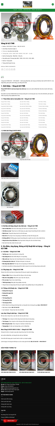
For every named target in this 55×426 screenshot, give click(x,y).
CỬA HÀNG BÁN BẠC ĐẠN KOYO (26, 372)
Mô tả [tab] (2, 77)
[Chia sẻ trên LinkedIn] (14, 69)
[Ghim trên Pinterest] (12, 69)
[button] (2, 4)
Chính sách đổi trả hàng (6, 399)
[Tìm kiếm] (53, 4)
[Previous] (1, 363)
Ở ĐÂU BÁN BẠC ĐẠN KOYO (43, 372)
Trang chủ (15, 9)
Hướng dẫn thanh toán (6, 404)
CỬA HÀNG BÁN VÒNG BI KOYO (8, 372)
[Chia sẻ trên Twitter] (7, 69)
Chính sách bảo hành (6, 401)
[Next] (54, 363)
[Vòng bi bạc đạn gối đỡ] (27, 4)
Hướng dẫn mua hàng (6, 406)
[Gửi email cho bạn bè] (9, 69)
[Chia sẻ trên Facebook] (5, 69)
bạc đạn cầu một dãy (13, 51)
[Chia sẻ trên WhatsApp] (2, 69)
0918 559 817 (44, 305)
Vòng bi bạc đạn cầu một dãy (17, 310)
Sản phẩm (20, 9)
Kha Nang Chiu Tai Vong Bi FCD (8, 414)
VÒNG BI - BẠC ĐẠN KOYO (37, 9)
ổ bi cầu (13, 63)
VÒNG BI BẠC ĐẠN (26, 9)
